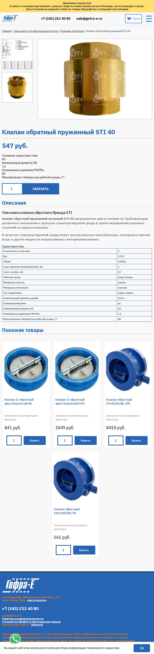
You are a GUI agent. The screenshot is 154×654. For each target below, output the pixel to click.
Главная (6, 31)
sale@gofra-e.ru (89, 19)
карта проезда (37, 600)
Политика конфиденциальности (23, 618)
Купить (35, 440)
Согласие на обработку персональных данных (31, 621)
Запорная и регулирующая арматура (36, 31)
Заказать (40, 189)
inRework (37, 624)
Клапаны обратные (72, 31)
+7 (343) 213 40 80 (55, 19)
